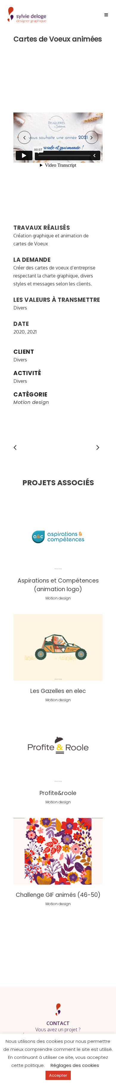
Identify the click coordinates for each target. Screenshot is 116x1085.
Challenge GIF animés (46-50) (58, 895)
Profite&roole (58, 793)
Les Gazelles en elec (58, 691)
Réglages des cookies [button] (75, 1065)
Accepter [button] (58, 1075)
